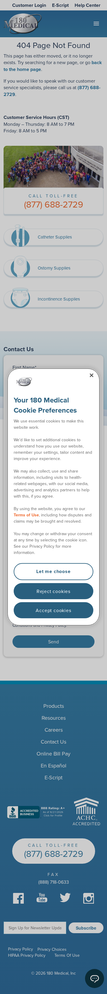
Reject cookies (53, 591)
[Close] (91, 375)
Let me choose (53, 571)
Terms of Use (26, 515)
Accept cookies (53, 610)
